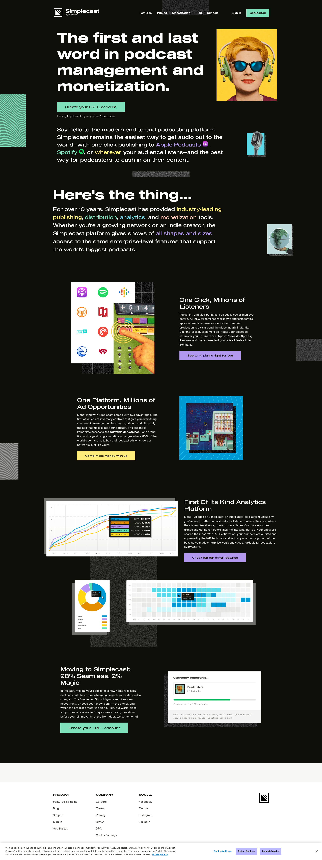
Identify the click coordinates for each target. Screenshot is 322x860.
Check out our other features (215, 557)
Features (146, 12)
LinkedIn (144, 821)
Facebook (145, 801)
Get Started (258, 12)
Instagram (145, 815)
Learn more (108, 116)
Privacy (101, 815)
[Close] (316, 851)
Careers (101, 801)
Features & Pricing (65, 801)
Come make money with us (106, 455)
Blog (199, 12)
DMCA (100, 821)
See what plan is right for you (210, 355)
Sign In (236, 12)
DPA (99, 828)
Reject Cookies (246, 851)
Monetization (181, 12)
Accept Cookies (271, 851)
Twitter (143, 808)
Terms (100, 808)
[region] (161, 851)
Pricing (162, 12)
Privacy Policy (160, 854)
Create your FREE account (91, 107)
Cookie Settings (106, 835)
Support (212, 12)
